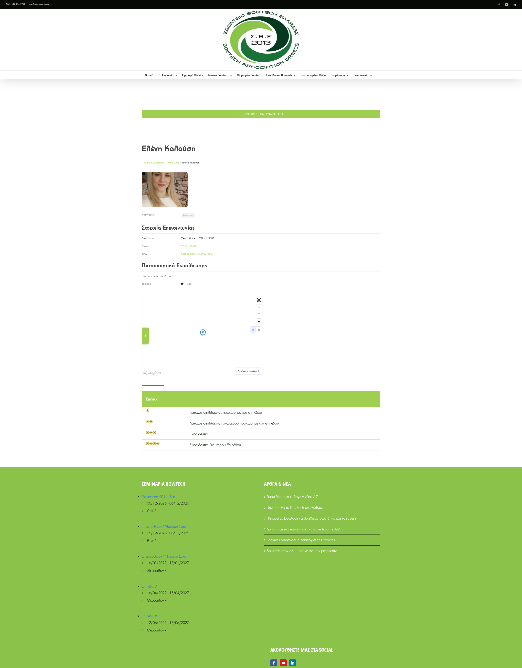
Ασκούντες (173, 162)
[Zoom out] (259, 314)
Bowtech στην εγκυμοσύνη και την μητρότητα (302, 550)
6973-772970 (188, 246)
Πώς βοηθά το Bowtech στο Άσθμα (294, 507)
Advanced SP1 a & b (158, 496)
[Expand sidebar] (145, 336)
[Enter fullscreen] (259, 300)
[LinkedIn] (292, 662)
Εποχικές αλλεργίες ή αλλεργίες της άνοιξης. (301, 540)
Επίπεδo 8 (149, 616)
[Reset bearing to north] (259, 322)
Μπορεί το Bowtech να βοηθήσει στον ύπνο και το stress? (312, 518)
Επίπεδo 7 (149, 586)
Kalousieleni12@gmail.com (196, 254)
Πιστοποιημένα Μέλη (153, 162)
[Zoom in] (259, 308)
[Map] (253, 330)
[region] (203, 336)
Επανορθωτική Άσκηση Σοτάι (164, 526)
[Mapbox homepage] (152, 373)
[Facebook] (273, 662)
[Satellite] (259, 330)
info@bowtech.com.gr (39, 4)
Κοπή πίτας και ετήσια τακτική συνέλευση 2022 (303, 529)
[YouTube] (283, 662)
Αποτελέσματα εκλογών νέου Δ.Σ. (293, 496)
